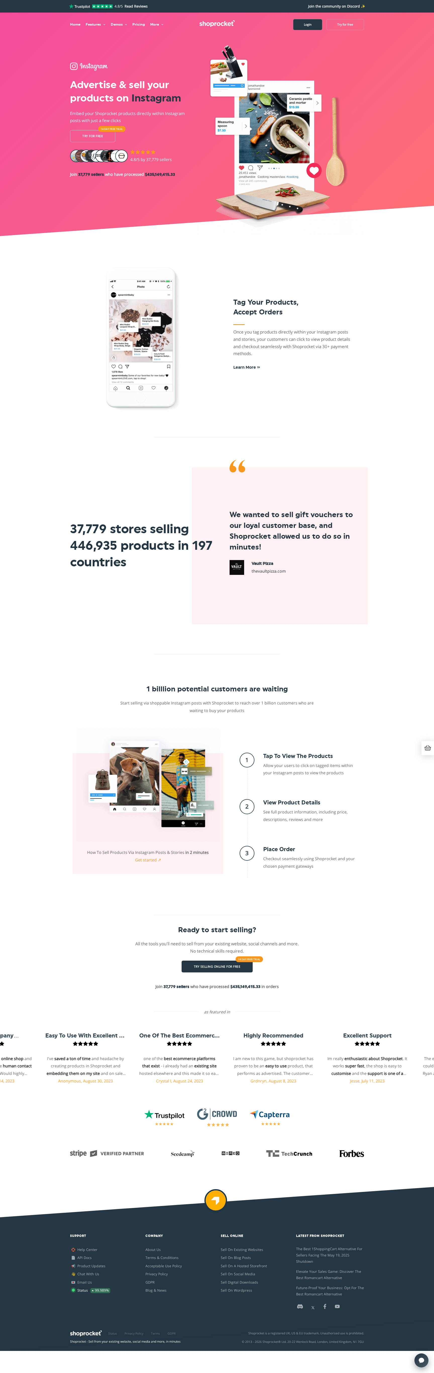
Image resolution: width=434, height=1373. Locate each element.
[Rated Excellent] (91, 6)
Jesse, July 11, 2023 (333, 1081)
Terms (155, 1333)
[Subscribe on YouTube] (337, 1308)
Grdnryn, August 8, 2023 (239, 1081)
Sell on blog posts (236, 1257)
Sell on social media (238, 1274)
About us (153, 1249)
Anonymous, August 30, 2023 (51, 1081)
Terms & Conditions (162, 1257)
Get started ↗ (148, 860)
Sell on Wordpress (236, 1290)
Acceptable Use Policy (163, 1266)
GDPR (150, 1282)
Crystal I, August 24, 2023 (145, 1081)
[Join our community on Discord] (300, 1308)
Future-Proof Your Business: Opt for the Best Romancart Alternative (330, 1290)
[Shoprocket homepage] (86, 1332)
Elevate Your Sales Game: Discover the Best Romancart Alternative (328, 1274)
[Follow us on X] (313, 1308)
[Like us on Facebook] (324, 1308)
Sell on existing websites (242, 1249)
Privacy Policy (156, 1274)
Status (112, 1333)
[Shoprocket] (217, 1203)
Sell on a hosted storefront (244, 1266)
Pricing (138, 24)
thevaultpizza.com (269, 571)
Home (75, 24)
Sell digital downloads (239, 1282)
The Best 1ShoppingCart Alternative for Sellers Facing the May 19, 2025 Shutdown (329, 1255)
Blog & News (156, 1290)
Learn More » (246, 367)
